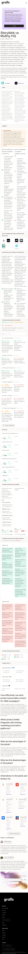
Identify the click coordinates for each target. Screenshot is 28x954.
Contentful (9, 784)
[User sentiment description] (7, 530)
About (3, 930)
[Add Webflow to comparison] (11, 817)
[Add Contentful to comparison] (11, 784)
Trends (3, 937)
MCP (3, 939)
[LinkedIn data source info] (13, 667)
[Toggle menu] (26, 3)
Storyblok (7, 83)
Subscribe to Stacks (9, 949)
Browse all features (9, 425)
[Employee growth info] (12, 667)
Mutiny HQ (21, 83)
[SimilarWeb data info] (10, 676)
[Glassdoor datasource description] (9, 659)
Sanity (23, 784)
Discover (4, 910)
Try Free (14, 25)
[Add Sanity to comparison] (25, 784)
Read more (8, 794)
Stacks (3, 914)
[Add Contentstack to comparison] (25, 799)
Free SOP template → (16, 21)
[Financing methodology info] (7, 685)
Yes (22, 879)
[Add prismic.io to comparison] (11, 799)
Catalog (3, 934)
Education (4, 925)
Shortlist (7, 920)
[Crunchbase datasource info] (9, 685)
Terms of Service (9, 953)
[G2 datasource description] (10, 654)
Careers (3, 932)
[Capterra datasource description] (9, 657)
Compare (4, 912)
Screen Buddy (5, 908)
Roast (3, 917)
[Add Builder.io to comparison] (25, 817)
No (26, 879)
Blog (3, 922)
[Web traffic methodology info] (9, 676)
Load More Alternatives (14, 833)
